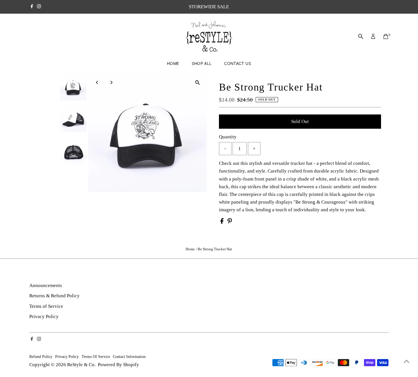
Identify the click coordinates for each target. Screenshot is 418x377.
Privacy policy (67, 356)
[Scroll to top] (406, 361)
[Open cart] (386, 36)
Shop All (202, 63)
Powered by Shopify (118, 364)
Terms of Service (46, 306)
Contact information (129, 356)
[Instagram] (39, 7)
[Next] (111, 82)
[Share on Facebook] (222, 222)
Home (173, 63)
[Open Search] (360, 36)
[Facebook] (31, 7)
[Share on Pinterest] (229, 222)
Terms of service (96, 356)
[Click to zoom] (197, 82)
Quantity (228, 137)
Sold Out (300, 121)
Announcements (45, 285)
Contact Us (237, 63)
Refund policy (40, 356)
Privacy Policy (44, 316)
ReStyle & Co (80, 364)
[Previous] (97, 82)
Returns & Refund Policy (54, 295)
